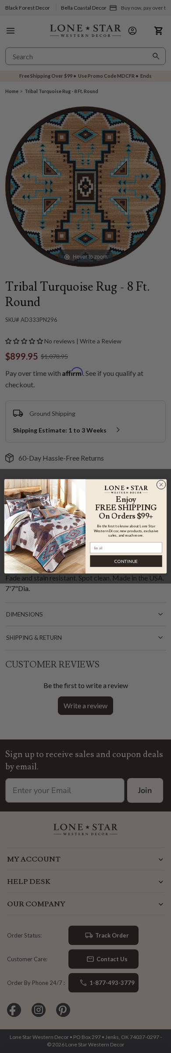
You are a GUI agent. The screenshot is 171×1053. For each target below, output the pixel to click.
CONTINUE (126, 561)
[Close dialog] (161, 485)
